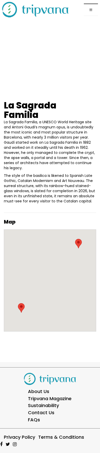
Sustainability (43, 405)
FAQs (34, 420)
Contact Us (41, 412)
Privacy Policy (19, 437)
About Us (38, 391)
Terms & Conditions (61, 437)
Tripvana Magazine (50, 398)
